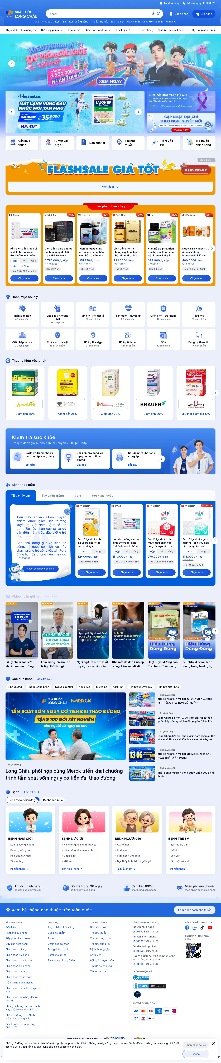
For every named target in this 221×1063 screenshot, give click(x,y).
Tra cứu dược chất (100, 938)
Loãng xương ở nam (22, 844)
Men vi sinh (133, 21)
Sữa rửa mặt (117, 21)
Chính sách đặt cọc (17, 949)
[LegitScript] (149, 994)
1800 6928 (209, 3)
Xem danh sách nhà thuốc (194, 910)
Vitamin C (170, 21)
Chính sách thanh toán (18, 977)
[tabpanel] (110, 543)
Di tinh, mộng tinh (20, 850)
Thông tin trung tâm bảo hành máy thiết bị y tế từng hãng (23, 1008)
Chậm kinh (70, 855)
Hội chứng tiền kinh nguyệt (80, 844)
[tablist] (110, 495)
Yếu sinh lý (17, 861)
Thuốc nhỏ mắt (99, 21)
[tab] (15, 261)
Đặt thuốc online (57, 954)
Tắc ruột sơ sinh (180, 861)
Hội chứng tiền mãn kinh (78, 850)
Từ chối (195, 1053)
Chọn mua (24, 278)
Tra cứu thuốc (98, 932)
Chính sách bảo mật (17, 971)
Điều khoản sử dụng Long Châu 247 (20, 1026)
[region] (110, 63)
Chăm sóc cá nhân (58, 943)
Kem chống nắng (78, 21)
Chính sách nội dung (17, 954)
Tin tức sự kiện (98, 971)
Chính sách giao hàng (18, 965)
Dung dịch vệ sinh (152, 21)
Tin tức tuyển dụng (101, 965)
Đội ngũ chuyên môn (102, 960)
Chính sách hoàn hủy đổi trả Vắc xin (22, 999)
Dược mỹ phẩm (56, 932)
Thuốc (51, 938)
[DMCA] (149, 986)
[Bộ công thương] (140, 977)
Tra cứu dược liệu (100, 943)
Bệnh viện (95, 954)
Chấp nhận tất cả (195, 1044)
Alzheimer (123, 844)
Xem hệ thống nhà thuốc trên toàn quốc (52, 909)
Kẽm (57, 21)
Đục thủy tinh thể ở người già (134, 861)
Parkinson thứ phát (128, 855)
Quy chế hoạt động (17, 943)
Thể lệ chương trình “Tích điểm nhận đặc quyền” (20, 1017)
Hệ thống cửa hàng (16, 932)
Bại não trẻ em (179, 844)
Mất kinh (69, 861)
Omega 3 (47, 21)
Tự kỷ (173, 850)
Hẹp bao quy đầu (20, 855)
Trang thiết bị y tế (58, 949)
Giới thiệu (11, 927)
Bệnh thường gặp (100, 949)
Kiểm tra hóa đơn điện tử (19, 982)
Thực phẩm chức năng (61, 927)
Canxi (36, 21)
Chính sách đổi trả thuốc (19, 960)
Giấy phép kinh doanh (18, 938)
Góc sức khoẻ (98, 927)
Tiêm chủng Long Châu (61, 960)
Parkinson (123, 850)
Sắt (64, 21)
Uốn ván (175, 855)
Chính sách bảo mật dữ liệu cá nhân (23, 990)
